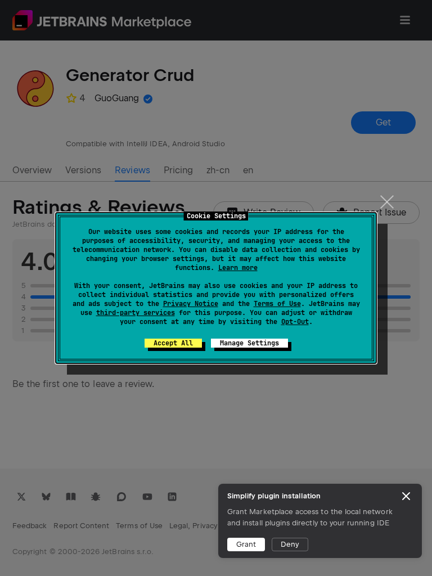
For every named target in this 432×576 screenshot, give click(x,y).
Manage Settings (249, 343)
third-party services (135, 312)
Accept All (173, 343)
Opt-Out (295, 321)
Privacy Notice (190, 303)
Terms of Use (277, 303)
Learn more (238, 267)
